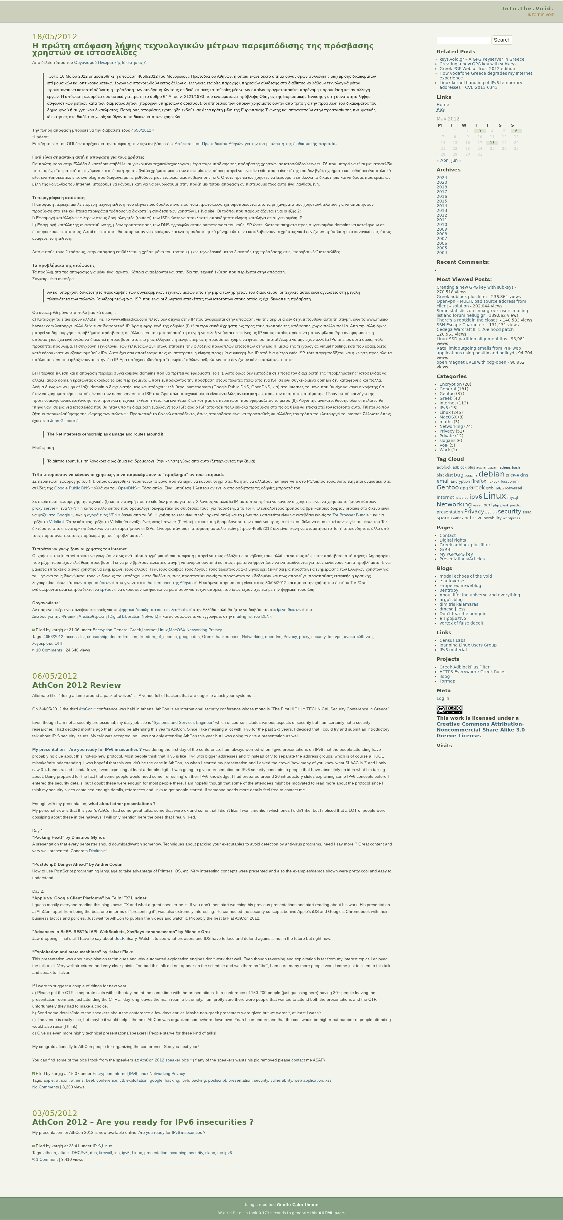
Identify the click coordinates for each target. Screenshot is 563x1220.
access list (75, 636)
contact (298, 1060)
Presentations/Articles (462, 559)
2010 (442, 224)
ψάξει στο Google (54, 515)
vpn (338, 636)
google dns (189, 636)
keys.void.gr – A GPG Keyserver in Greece (482, 59)
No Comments (45, 1087)
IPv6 (133, 1073)
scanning (178, 1152)
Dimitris (96, 850)
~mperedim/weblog (460, 585)
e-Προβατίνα (453, 618)
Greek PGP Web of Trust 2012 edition (477, 68)
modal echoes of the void (466, 576)
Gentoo (447, 393)
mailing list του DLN (251, 616)
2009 (442, 229)
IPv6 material (453, 649)
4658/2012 (141, 130)
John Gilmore (62, 420)
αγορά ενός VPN (102, 515)
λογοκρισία (42, 643)
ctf (122, 1080)
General (120, 629)
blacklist (445, 475)
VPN (72, 508)
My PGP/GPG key (456, 554)
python (491, 512)
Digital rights (453, 540)
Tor (248, 508)
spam (443, 517)
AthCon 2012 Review (76, 685)
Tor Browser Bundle (351, 515)
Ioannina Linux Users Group (468, 645)
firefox (478, 481)
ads (479, 467)
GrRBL (446, 549)
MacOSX (177, 629)
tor (330, 636)
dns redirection (123, 636)
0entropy (449, 590)
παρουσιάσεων (97, 582)
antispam (490, 467)
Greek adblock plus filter (462, 296)
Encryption (102, 629)
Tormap (447, 681)
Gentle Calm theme (297, 1204)
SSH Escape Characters (461, 324)
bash (516, 467)
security (318, 636)
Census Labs (452, 640)
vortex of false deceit (461, 623)
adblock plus (464, 467)
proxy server (43, 508)
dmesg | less (452, 609)
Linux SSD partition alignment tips (472, 338)
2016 (442, 196)
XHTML (325, 1213)
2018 (442, 187)
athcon (62, 1080)
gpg (464, 488)
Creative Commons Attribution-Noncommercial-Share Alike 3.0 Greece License (481, 730)
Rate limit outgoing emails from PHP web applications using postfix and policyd (479, 350)
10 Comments (48, 650)
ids (117, 1152)
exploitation (136, 1080)
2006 (442, 243)
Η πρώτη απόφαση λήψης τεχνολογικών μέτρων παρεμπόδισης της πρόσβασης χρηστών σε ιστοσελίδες (203, 49)
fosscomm (510, 481)
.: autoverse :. (454, 580)
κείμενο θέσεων (287, 609)
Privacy (215, 629)
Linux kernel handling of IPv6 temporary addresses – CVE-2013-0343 (481, 85)
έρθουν (106, 589)
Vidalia (55, 521)
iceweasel (513, 488)
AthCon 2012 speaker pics (164, 1060)
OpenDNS (127, 488)
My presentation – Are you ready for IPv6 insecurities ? (87, 749)
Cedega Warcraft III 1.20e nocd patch (475, 329)
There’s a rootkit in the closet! (468, 320)
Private (447, 435)
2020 (442, 182)
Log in (443, 698)
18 (492, 143)
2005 (442, 248)
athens (77, 1080)
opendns (273, 636)
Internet (149, 629)
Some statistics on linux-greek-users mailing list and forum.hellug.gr (482, 313)
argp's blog (451, 599)
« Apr (442, 160)
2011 (442, 219)
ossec (477, 505)
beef (90, 1080)
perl (488, 505)
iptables (461, 498)
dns (93, 1152)
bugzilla (471, 475)
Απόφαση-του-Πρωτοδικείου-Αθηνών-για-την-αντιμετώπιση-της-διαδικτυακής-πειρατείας (256, 143)
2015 (442, 201)
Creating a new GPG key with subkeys (478, 64)
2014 (442, 205)
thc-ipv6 (224, 1152)
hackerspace (228, 636)
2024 (442, 177)
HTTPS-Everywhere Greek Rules (472, 671)
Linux (163, 629)
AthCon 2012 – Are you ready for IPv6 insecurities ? (143, 1122)
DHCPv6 (80, 1152)
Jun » (456, 160)
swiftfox (457, 518)
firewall (105, 1152)
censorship (97, 636)
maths (446, 421)
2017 (442, 191)
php (496, 505)
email (443, 481)
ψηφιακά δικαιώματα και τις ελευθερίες (154, 609)
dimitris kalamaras (459, 604)
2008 (442, 234)
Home (443, 104)
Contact (448, 535)
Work (445, 449)
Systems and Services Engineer (183, 722)
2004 (442, 252)
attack (63, 1152)
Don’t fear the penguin (463, 613)
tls (467, 518)
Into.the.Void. (528, 8)
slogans (447, 440)
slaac (210, 1152)
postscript (217, 1080)
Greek (135, 629)
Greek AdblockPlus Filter (465, 667)
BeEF (119, 938)
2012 (442, 215)
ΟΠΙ (58, 643)
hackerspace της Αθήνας (171, 582)
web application (308, 1080)
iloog (445, 676)
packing (198, 1080)
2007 (442, 238)
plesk (504, 505)
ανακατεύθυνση (358, 636)
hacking (172, 1080)
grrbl (490, 488)
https (500, 488)
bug (459, 475)
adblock (444, 467)
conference (106, 1080)
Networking (196, 629)
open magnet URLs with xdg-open (471, 362)
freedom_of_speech (158, 636)
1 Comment (46, 1159)
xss (328, 1080)
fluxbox (493, 482)
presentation (240, 1080)
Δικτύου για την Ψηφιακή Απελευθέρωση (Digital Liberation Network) (95, 616)
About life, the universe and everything (480, 595)
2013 (442, 210)
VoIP (444, 445)
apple (48, 1080)
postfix (515, 505)
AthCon (86, 709)
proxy (304, 636)
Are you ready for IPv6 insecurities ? (172, 1132)
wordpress (511, 518)
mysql (512, 498)
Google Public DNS (72, 488)
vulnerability (281, 1080)
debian (492, 473)
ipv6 (185, 1080)
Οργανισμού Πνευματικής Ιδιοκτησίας (108, 62)
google (156, 1080)
